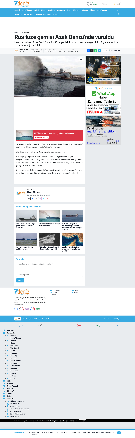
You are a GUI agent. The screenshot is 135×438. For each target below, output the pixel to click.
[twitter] (40, 325)
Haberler (17, 32)
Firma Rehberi (12, 386)
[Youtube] (47, 198)
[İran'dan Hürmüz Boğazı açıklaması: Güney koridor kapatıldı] (72, 239)
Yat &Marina (28, 14)
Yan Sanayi (61, 10)
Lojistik (37, 10)
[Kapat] (134, 420)
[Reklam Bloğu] (103, 70)
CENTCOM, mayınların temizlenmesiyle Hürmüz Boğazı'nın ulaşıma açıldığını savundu (72, 226)
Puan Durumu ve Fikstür (19, 409)
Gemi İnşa (51, 10)
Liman (43, 10)
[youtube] (79, 325)
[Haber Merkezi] (21, 193)
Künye (54, 295)
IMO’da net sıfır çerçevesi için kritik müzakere (49, 225)
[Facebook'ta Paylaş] (88, 50)
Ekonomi (76, 10)
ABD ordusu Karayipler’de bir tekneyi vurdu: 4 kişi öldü (49, 248)
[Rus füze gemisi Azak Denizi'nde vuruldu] (49, 76)
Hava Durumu (15, 404)
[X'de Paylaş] (91, 50)
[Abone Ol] (115, 50)
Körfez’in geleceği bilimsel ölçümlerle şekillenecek (95, 432)
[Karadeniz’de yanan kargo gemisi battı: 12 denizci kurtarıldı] (26, 216)
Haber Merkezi (33, 192)
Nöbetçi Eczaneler (17, 401)
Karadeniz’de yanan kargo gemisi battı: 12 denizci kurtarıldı (25, 225)
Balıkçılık (18, 14)
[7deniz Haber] (21, 3)
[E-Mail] (29, 198)
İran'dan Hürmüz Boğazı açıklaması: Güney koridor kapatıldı (71, 249)
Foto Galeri (56, 290)
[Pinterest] (23, 308)
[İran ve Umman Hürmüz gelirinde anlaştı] (26, 239)
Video (76, 290)
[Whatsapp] (38, 308)
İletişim (76, 292)
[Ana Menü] (118, 14)
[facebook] (21, 325)
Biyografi (10, 391)
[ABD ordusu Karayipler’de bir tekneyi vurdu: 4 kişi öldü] (49, 239)
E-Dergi (56, 14)
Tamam (82, 421)
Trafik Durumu (15, 406)
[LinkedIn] (30, 308)
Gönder (20, 280)
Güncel (17, 10)
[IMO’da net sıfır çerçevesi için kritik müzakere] (49, 216)
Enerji (69, 10)
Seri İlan (10, 389)
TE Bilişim (117, 319)
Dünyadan (47, 14)
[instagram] (59, 325)
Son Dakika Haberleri (18, 414)
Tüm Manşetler (16, 411)
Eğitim (92, 10)
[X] (19, 308)
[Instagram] (40, 198)
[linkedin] (117, 325)
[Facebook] (32, 198)
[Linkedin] (43, 198)
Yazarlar (55, 292)
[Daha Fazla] (99, 50)
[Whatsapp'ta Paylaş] (95, 50)
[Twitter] (36, 198)
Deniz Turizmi (102, 10)
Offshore (38, 14)
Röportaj (85, 10)
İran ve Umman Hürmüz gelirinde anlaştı (24, 248)
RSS (18, 319)
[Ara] (118, 10)
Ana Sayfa (10, 330)
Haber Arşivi (14, 416)
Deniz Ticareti (27, 10)
